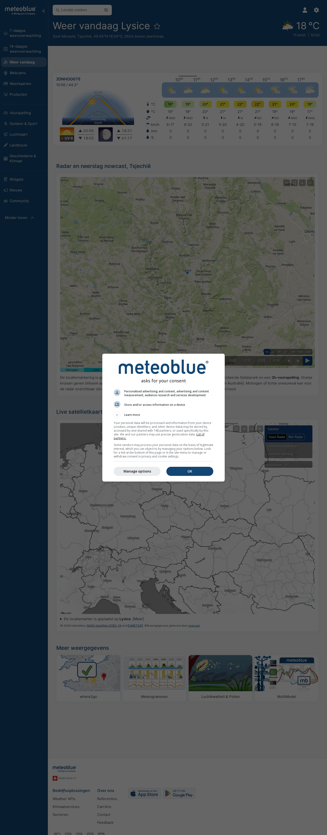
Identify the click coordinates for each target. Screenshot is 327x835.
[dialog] (163, 418)
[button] (163, 415)
